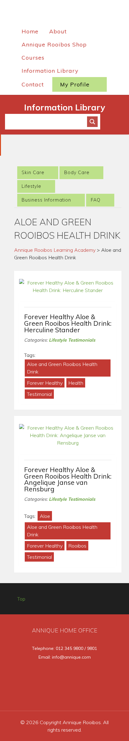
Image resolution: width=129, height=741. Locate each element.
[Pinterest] (96, 696)
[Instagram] (75, 696)
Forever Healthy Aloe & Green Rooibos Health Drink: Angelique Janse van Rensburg (67, 479)
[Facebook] (33, 696)
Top (21, 599)
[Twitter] (54, 696)
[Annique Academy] (65, 13)
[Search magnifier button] (92, 121)
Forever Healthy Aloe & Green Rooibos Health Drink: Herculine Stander (67, 323)
